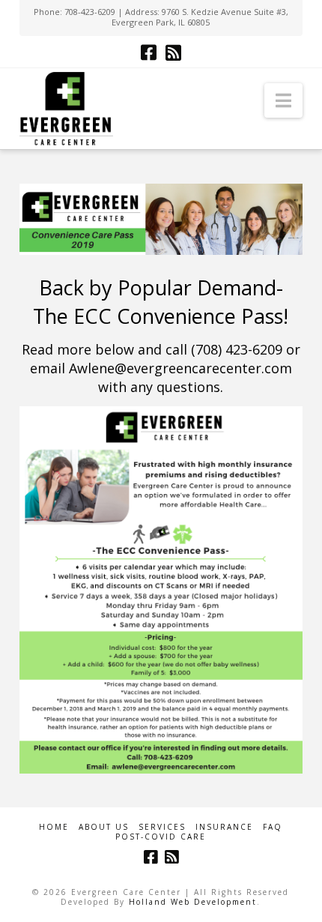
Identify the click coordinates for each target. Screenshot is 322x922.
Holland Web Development (193, 902)
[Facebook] (149, 52)
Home (54, 827)
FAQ (272, 827)
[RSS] (173, 52)
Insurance (224, 827)
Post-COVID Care (160, 837)
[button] (283, 100)
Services (162, 827)
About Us (104, 827)
